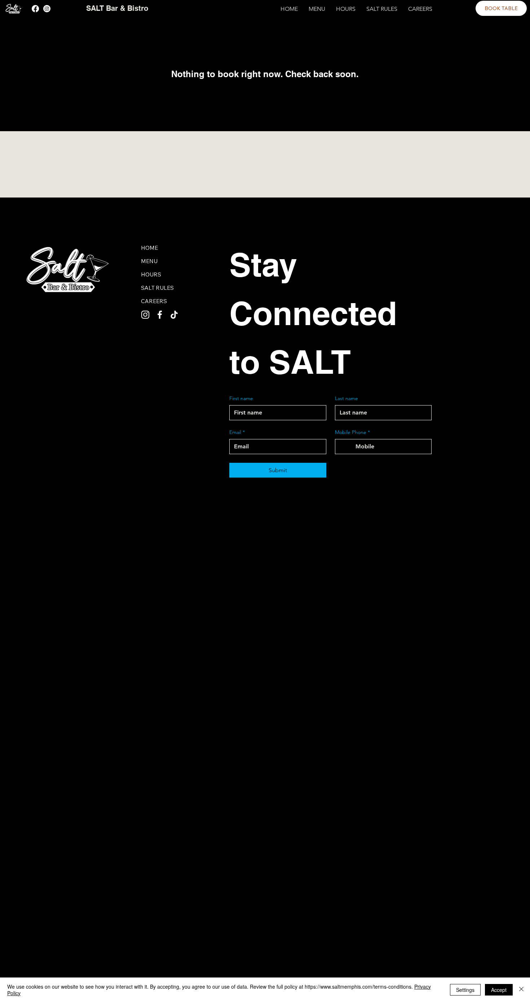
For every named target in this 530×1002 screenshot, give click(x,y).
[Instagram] (46, 8)
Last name (346, 398)
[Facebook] (35, 8)
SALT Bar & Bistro (117, 8)
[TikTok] (174, 314)
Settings (465, 989)
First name (241, 398)
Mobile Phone (352, 432)
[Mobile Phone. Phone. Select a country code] (347, 446)
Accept (499, 989)
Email (237, 432)
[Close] (521, 989)
